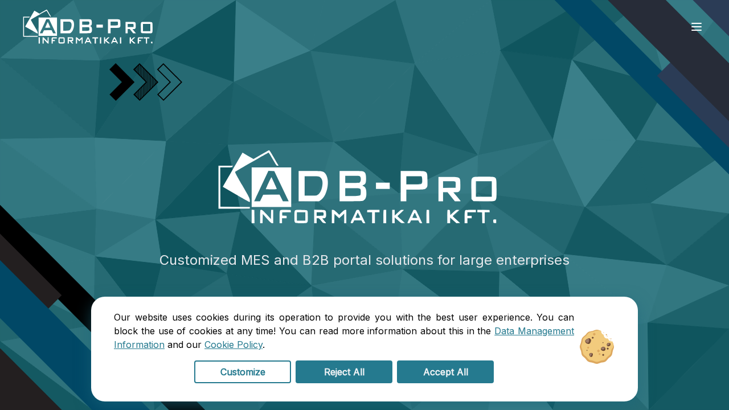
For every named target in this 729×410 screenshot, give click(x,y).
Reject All (344, 372)
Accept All (445, 372)
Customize (242, 372)
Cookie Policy (233, 344)
